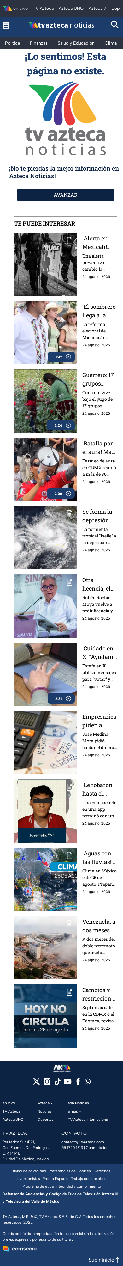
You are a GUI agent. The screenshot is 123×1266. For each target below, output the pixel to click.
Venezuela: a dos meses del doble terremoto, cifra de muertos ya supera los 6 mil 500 (98, 926)
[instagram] (47, 1084)
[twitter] (36, 1084)
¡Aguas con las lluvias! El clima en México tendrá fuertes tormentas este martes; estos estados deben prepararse (98, 857)
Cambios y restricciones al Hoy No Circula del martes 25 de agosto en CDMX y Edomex (99, 994)
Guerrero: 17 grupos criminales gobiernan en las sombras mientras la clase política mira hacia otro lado (99, 379)
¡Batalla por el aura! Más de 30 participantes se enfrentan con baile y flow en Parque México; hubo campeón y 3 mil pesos (99, 447)
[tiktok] (57, 1084)
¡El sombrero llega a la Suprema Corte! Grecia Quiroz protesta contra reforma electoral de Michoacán (99, 311)
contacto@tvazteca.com (83, 1142)
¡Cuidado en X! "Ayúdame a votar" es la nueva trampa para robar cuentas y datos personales (99, 652)
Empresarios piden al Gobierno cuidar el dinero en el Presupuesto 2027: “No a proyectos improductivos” (99, 721)
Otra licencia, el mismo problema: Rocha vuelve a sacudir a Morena (96, 584)
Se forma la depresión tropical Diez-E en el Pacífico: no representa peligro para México (98, 516)
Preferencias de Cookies (70, 1171)
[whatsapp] (88, 1083)
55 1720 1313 (72, 1147)
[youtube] (68, 1084)
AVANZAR (66, 194)
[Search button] (115, 25)
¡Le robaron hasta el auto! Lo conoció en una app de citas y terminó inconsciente (99, 789)
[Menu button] (8, 25)
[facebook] (78, 1084)
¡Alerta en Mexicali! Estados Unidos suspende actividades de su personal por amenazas (99, 242)
